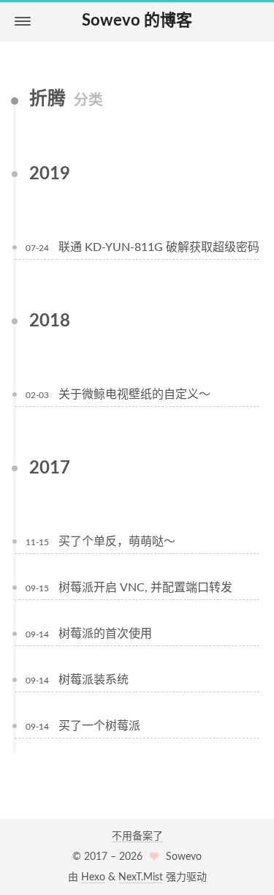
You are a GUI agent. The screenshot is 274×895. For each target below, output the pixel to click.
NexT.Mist (140, 877)
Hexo (93, 877)
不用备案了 (137, 836)
